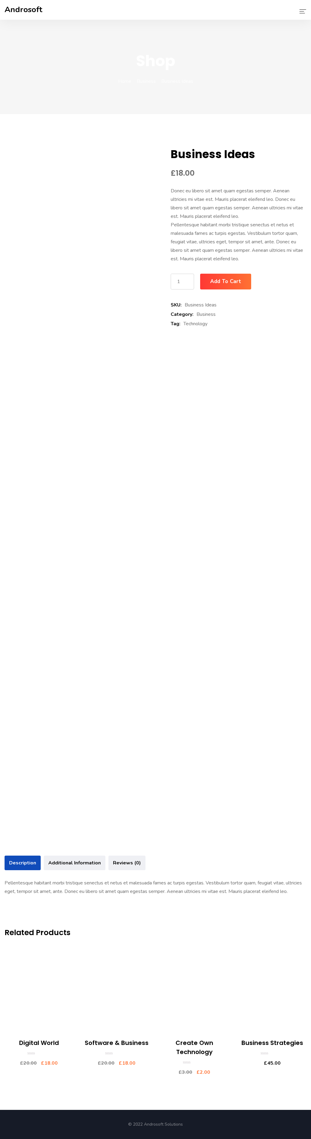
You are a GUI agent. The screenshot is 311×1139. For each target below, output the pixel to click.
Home (124, 81)
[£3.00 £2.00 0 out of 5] (194, 1062)
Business (146, 81)
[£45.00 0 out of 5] (272, 1053)
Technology (195, 323)
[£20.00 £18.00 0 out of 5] (38, 1053)
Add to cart (225, 281)
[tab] (23, 863)
